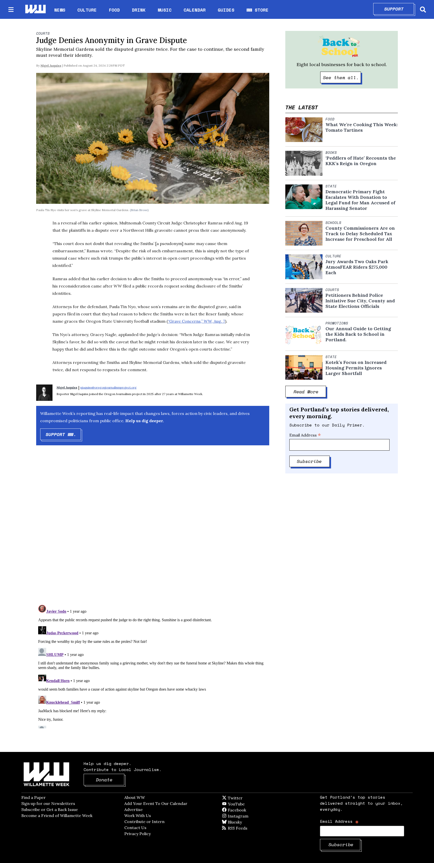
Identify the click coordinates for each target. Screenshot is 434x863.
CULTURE (87, 10)
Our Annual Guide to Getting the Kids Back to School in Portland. (358, 334)
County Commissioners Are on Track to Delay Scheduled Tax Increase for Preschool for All (360, 233)
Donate (110, 779)
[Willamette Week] (35, 9)
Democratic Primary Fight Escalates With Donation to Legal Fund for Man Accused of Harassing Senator (360, 200)
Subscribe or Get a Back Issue (49, 809)
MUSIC (165, 10)
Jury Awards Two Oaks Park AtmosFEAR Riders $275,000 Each (356, 267)
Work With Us (137, 815)
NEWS (59, 10)
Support (399, 9)
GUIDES (226, 10)
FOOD (114, 10)
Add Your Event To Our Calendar (155, 803)
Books (331, 152)
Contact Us (135, 827)
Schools (333, 222)
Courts (43, 33)
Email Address (305, 435)
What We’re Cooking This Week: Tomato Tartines (361, 127)
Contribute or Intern (144, 821)
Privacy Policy (137, 833)
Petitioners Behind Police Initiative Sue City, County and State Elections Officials (360, 301)
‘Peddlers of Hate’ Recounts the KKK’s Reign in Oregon (360, 160)
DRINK (139, 10)
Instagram (248, 816)
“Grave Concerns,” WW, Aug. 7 (196, 321)
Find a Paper (33, 797)
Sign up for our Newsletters (48, 803)
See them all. (342, 77)
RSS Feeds (246, 828)
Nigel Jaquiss (50, 65)
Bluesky (242, 822)
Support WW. (63, 434)
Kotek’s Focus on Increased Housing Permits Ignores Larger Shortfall (356, 368)
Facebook (251, 809)
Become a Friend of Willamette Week (56, 815)
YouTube (244, 803)
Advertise (133, 809)
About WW (134, 797)
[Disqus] (152, 529)
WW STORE (257, 10)
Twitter (247, 797)
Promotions (336, 323)
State (331, 186)
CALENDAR (195, 10)
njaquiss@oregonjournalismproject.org (108, 387)
